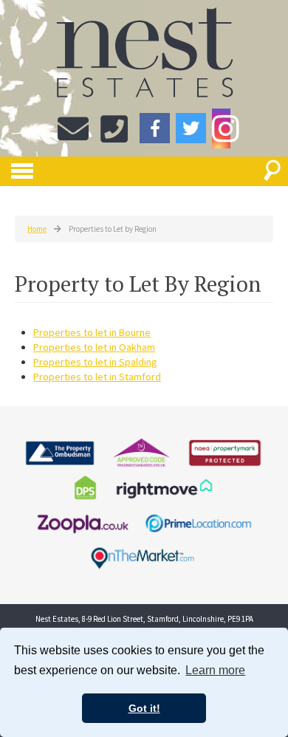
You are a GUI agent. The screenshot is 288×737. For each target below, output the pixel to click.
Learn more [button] (215, 670)
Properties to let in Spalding (95, 361)
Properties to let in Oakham (94, 347)
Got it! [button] (144, 708)
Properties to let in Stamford (97, 376)
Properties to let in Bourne (92, 332)
